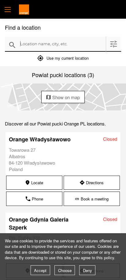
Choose (65, 270)
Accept (40, 270)
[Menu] (7, 9)
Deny (87, 270)
